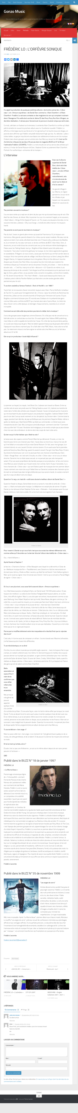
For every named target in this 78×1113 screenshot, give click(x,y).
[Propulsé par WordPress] (17, 1099)
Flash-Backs (35, 30)
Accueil (6, 30)
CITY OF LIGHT (30, 992)
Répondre (12, 1020)
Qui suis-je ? (7, 35)
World (52, 2)
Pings (26, 1010)
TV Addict (62, 30)
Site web (8, 1065)
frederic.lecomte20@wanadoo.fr (15, 940)
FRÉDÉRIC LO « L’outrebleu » (13, 992)
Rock (3, 2)
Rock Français (17, 2)
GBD (7, 54)
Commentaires (13, 1010)
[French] (68, 24)
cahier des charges (15, 1015)
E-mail (40, 1058)
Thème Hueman (28, 1099)
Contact (39, 1092)
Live (55, 30)
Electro (45, 2)
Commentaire (10, 1045)
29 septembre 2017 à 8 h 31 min (30, 1015)
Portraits (25, 30)
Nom (7, 1058)
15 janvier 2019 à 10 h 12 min (22, 1024)
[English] (71, 24)
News (18, 30)
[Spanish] (73, 24)
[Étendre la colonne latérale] (74, 40)
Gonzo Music (14, 11)
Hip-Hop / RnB (29, 2)
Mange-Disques (47, 30)
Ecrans (67, 2)
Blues (38, 2)
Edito (12, 30)
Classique (59, 2)
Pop (9, 2)
